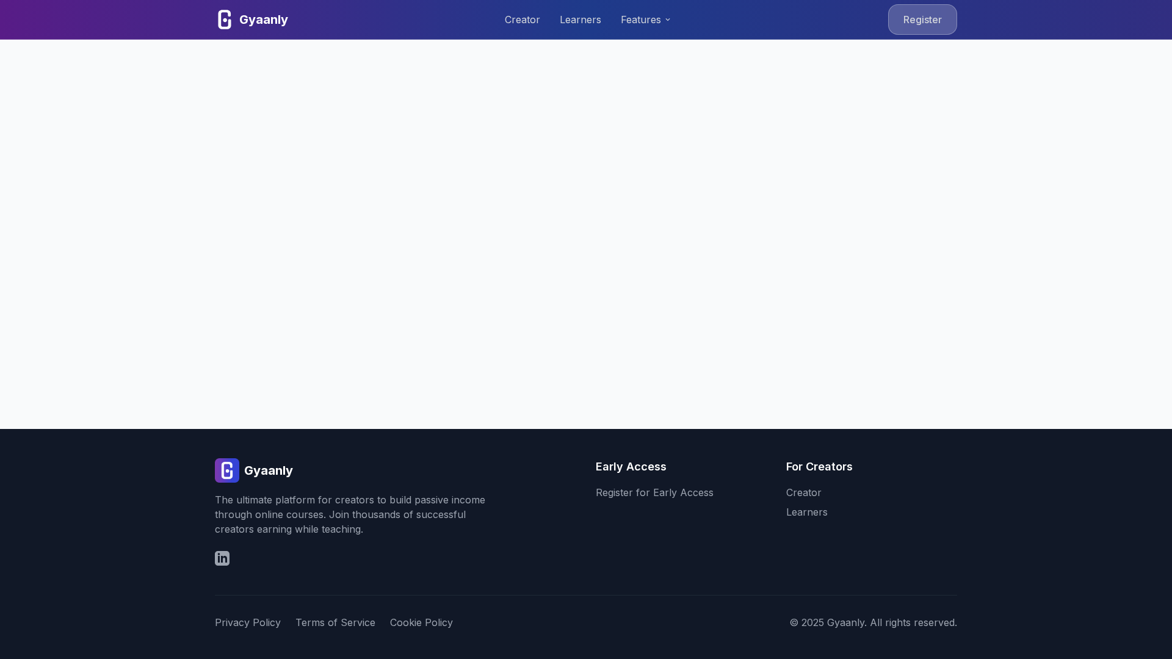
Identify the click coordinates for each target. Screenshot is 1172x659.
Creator (522, 19)
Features (646, 19)
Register (922, 19)
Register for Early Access (655, 492)
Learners (580, 19)
